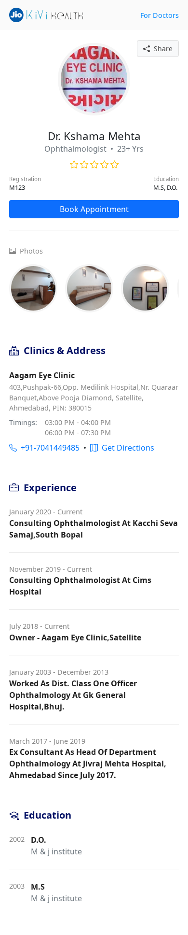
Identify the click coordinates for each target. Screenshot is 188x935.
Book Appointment (94, 209)
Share (161, 48)
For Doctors (159, 15)
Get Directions (126, 447)
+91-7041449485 (48, 447)
